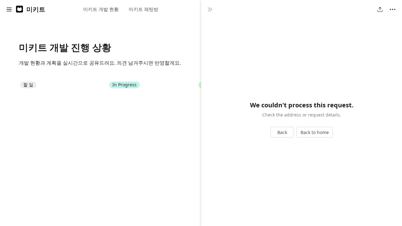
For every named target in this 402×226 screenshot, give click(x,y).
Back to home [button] (315, 132)
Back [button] (282, 132)
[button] (9, 9)
